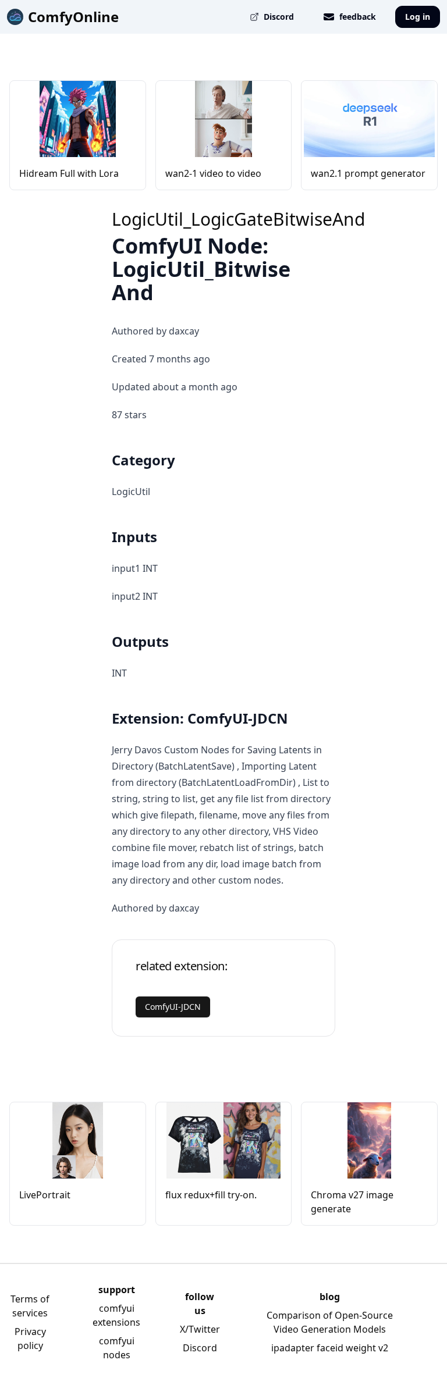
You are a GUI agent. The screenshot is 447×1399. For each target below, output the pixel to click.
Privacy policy (30, 1338)
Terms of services (29, 1306)
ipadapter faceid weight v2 (329, 1347)
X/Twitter (200, 1329)
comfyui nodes (116, 1347)
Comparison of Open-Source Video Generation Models (330, 1322)
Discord (200, 1347)
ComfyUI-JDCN (173, 1006)
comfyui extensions (116, 1315)
